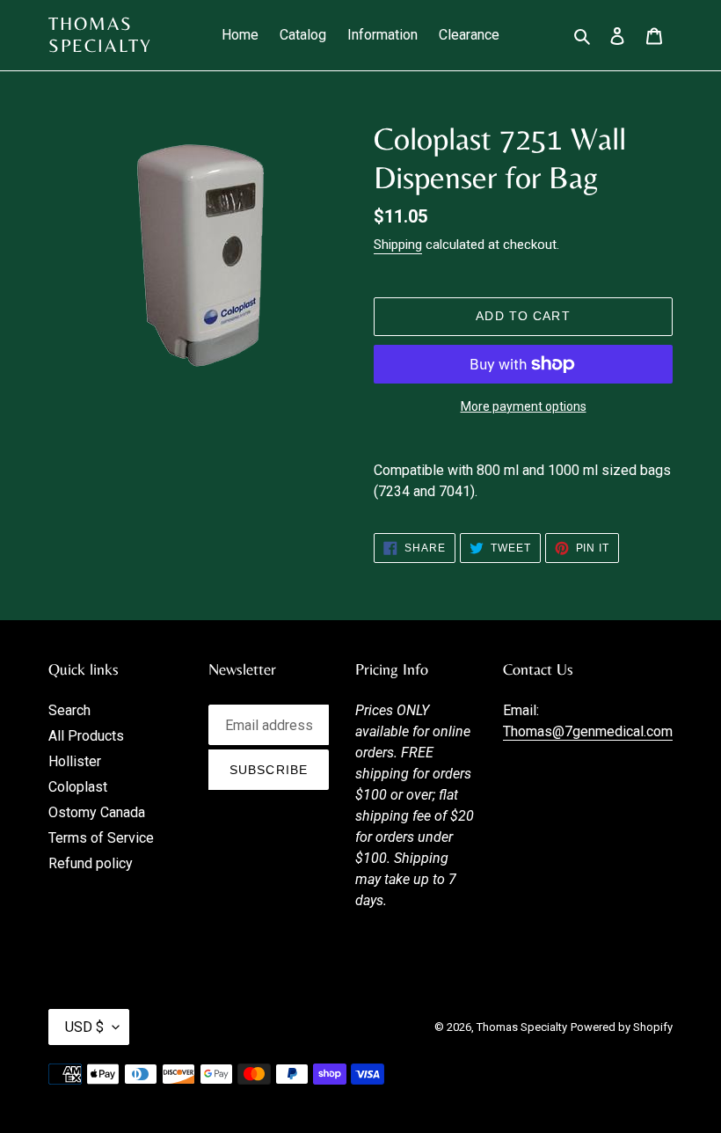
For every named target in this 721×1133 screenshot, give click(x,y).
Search (69, 710)
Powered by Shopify (622, 1027)
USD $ (84, 1027)
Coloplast (77, 786)
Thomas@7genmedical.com (588, 731)
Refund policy (90, 863)
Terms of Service (101, 838)
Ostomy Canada (96, 812)
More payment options (523, 406)
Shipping (398, 244)
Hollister (74, 761)
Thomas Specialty (100, 34)
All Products (86, 735)
